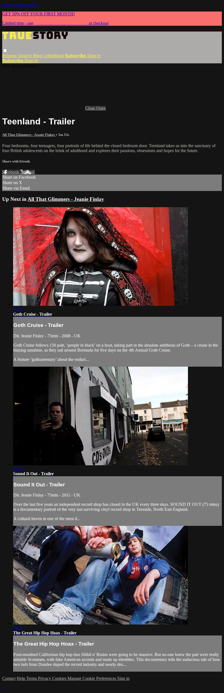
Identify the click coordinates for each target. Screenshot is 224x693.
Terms (32, 678)
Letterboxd (53, 55)
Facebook (11, 172)
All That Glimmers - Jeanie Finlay (29, 135)
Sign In (31, 60)
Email (30, 172)
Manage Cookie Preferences (92, 678)
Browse (10, 55)
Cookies (59, 678)
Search (25, 55)
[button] (5, 50)
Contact (9, 678)
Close (90, 108)
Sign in (94, 55)
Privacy (45, 678)
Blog (37, 55)
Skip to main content (20, 4)
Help (21, 678)
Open (101, 108)
